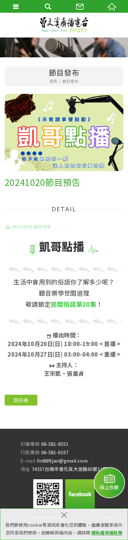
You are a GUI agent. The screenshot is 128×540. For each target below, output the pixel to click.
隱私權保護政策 (106, 532)
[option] (64, 132)
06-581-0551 (55, 444)
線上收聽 (109, 487)
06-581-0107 (55, 452)
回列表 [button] (21, 400)
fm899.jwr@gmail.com (62, 460)
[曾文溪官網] (64, 25)
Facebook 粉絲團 (80, 494)
